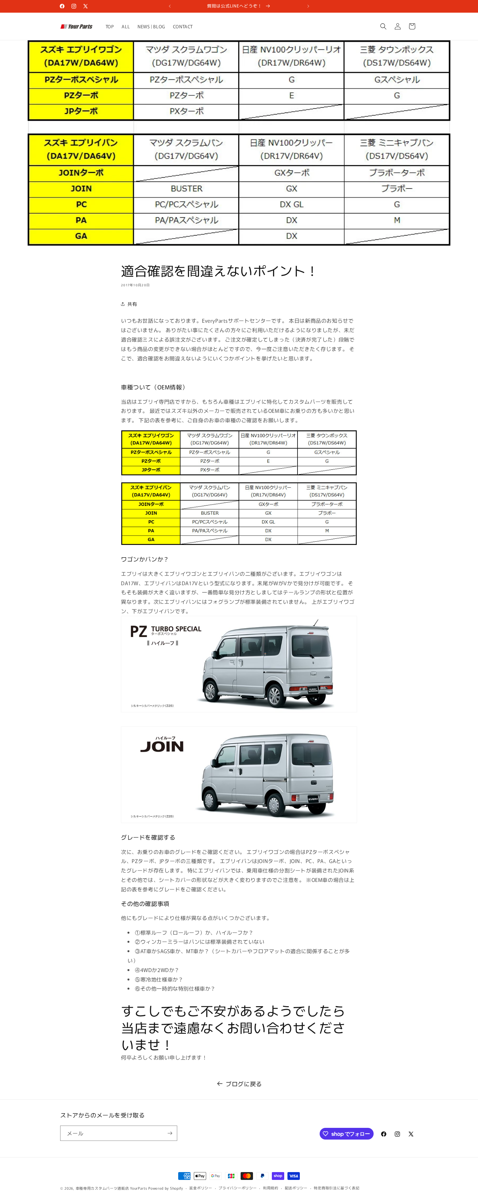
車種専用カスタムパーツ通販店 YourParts (111, 1188)
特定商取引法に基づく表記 (336, 1187)
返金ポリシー (200, 1187)
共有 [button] (132, 304)
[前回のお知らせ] (170, 6)
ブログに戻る (244, 1083)
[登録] (170, 1133)
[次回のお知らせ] (308, 6)
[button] (383, 26)
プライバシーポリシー (238, 1187)
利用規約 (270, 1187)
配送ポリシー (296, 1187)
